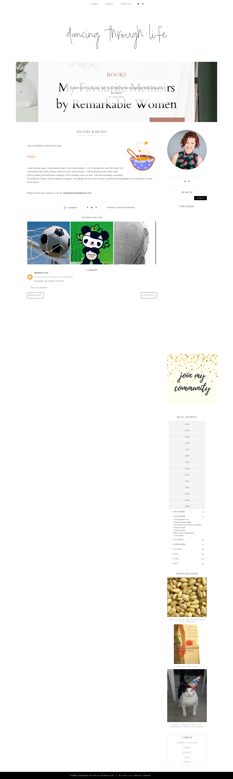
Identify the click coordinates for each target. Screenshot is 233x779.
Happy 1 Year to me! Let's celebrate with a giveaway (187, 726)
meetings (131, 207)
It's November (178, 535)
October (178, 539)
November (179, 516)
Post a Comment (39, 287)
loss (187, 757)
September (179, 544)
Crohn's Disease (187, 743)
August (178, 549)
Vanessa (38, 272)
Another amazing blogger (182, 522)
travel (187, 762)
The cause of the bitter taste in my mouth (187, 621)
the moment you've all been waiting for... (188, 525)
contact (126, 4)
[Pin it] (96, 207)
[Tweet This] (92, 207)
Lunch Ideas (121, 207)
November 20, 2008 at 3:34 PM (49, 281)
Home (95, 4)
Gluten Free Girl (187, 667)
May (176, 563)
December (179, 511)
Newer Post (35, 295)
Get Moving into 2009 (181, 519)
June (176, 558)
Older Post (149, 295)
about (110, 4)
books (187, 748)
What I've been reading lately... (184, 533)
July (176, 554)
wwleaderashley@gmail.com (77, 193)
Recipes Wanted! (179, 527)
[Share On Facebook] (87, 207)
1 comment (72, 208)
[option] (116, 92)
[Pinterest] (189, 181)
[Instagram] (185, 181)
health (187, 752)
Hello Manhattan (103, 775)
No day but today (179, 530)
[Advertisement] (187, 301)
